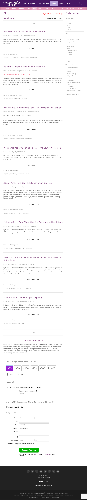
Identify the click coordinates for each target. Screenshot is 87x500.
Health (70, 57)
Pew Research (25, 57)
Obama (19, 288)
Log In (68, 3)
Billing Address (11, 413)
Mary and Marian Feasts (73, 78)
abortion (11, 248)
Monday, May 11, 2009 (15, 264)
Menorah (11, 138)
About (14, 8)
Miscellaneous (71, 44)
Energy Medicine (71, 42)
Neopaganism (71, 46)
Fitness (70, 54)
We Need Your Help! (54, 14)
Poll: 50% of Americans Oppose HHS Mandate (25, 31)
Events (61, 3)
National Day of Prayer (15, 213)
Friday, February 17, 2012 (16, 35)
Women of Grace (70, 65)
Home (7, 8)
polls (15, 323)
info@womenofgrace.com (43, 485)
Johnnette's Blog (71, 74)
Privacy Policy (55, 497)
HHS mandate (16, 57)
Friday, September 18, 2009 (17, 226)
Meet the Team (71, 80)
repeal (27, 174)
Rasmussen (33, 57)
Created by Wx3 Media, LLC (34, 497)
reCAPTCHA (37, 454)
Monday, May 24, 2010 (15, 152)
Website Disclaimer (46, 497)
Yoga (68, 61)
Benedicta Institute (29, 3)
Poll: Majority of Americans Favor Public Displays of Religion (32, 107)
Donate (54, 3)
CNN (10, 57)
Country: (15, 428)
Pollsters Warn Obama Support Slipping (22, 297)
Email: (16, 421)
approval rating (13, 174)
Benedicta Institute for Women (73, 70)
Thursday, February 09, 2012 (17, 71)
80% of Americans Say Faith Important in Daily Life (28, 183)
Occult (68, 48)
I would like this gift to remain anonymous (20, 444)
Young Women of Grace (72, 94)
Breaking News (14, 54)
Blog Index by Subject (73, 39)
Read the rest (31, 49)
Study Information (43, 3)
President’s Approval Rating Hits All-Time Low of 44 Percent (32, 148)
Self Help (69, 52)
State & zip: (14, 440)
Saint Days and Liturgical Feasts (73, 83)
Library (46, 8)
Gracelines (68, 33)
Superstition (70, 59)
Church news (70, 21)
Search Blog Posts (55, 18)
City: (17, 437)
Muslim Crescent (19, 138)
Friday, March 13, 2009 (15, 301)
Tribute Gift (10, 382)
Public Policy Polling (14, 98)
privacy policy (48, 454)
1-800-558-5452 (44, 481)
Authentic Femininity (72, 67)
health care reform (20, 248)
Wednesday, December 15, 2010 (18, 111)
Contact (53, 8)
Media (68, 25)
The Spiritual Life (71, 88)
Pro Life (69, 29)
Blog (34, 8)
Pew (23, 288)
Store (39, 8)
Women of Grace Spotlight (74, 90)
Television (21, 8)
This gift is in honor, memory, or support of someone (24, 387)
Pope (68, 27)
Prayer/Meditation (72, 50)
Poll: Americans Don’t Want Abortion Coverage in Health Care (33, 222)
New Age (68, 37)
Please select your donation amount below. (21, 362)
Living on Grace (71, 76)
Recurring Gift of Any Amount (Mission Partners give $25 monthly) (30, 402)
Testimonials (70, 86)
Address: (15, 432)
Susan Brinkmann (30, 35)
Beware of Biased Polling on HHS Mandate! (24, 66)
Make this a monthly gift (15, 407)
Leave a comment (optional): (28, 391)
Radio (28, 8)
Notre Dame (12, 288)
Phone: (16, 425)
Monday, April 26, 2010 (15, 187)
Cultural (21, 95)
